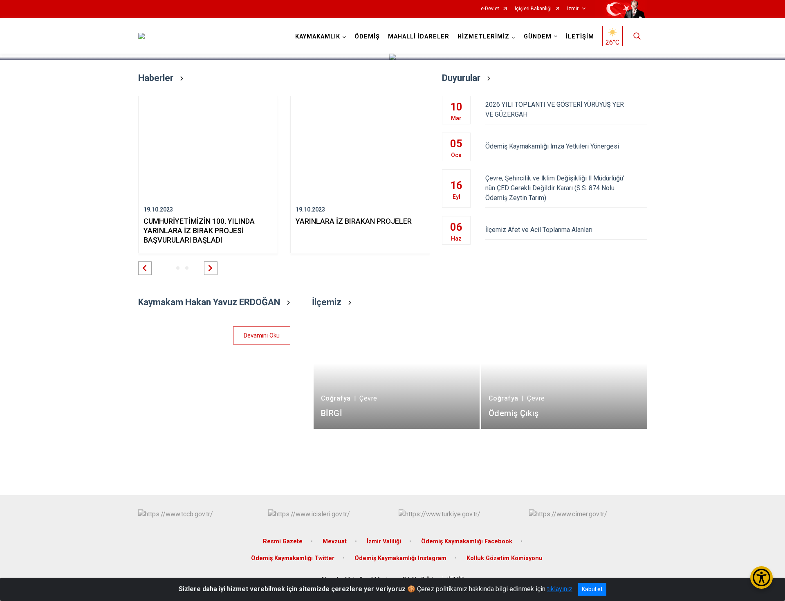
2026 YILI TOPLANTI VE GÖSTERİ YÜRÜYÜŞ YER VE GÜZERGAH (554, 109)
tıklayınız (559, 589)
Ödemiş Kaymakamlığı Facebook (466, 541)
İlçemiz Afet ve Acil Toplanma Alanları (538, 230)
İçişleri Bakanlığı (533, 8)
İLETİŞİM (580, 36)
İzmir (573, 8)
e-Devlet (490, 8)
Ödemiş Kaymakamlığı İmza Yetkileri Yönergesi (552, 146)
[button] (145, 268)
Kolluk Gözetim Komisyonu (505, 558)
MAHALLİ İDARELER (418, 36)
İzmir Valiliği (384, 541)
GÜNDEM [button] (538, 36)
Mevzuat (335, 541)
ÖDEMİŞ (367, 36)
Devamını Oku (262, 335)
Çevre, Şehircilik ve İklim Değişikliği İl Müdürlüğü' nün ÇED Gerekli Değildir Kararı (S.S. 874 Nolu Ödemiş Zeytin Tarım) (554, 188)
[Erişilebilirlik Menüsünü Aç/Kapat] (761, 577)
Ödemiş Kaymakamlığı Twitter (292, 558)
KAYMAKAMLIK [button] (317, 36)
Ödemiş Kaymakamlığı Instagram (400, 558)
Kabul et (592, 589)
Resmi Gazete (283, 541)
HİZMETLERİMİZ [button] (483, 36)
